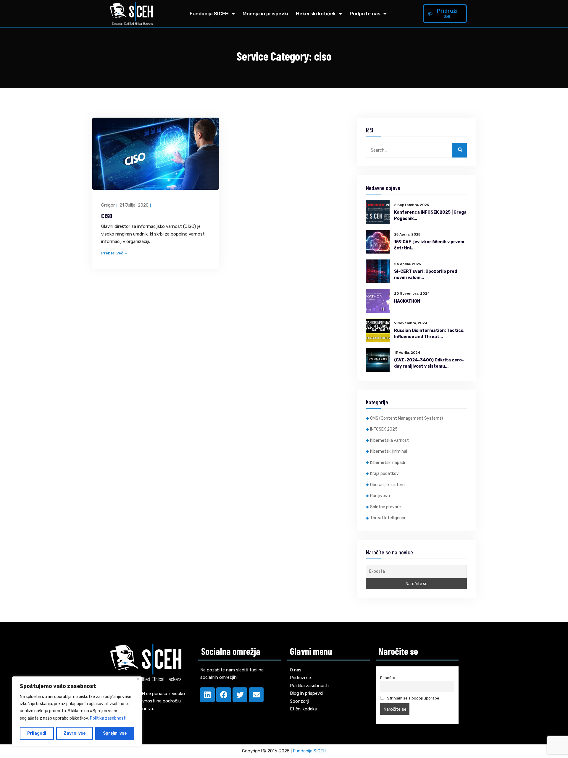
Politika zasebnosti (108, 718)
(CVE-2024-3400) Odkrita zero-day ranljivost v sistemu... (429, 363)
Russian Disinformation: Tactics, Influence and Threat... (429, 333)
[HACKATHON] (378, 301)
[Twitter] (240, 694)
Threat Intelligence (388, 517)
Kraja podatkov (384, 473)
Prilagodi (36, 733)
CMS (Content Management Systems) (406, 418)
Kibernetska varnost (389, 440)
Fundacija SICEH (209, 14)
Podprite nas (365, 14)
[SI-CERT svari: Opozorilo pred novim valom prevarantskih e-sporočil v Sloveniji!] (378, 271)
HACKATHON (407, 301)
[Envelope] (256, 694)
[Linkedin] (207, 694)
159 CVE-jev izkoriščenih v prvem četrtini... (429, 245)
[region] (77, 711)
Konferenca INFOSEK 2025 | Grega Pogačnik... (430, 215)
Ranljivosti (380, 495)
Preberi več (112, 253)
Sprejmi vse (115, 733)
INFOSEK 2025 (384, 429)
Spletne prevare (385, 506)
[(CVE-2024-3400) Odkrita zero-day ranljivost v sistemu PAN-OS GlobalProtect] (378, 360)
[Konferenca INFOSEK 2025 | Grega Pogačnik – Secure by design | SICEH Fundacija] (378, 212)
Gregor (108, 205)
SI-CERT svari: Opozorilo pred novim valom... (425, 274)
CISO (106, 216)
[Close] (138, 679)
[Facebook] (223, 694)
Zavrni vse (74, 733)
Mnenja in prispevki (265, 14)
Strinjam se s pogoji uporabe (412, 698)
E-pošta (387, 677)
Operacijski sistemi (388, 484)
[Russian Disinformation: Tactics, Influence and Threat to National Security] (378, 330)
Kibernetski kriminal (388, 451)
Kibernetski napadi (387, 462)
